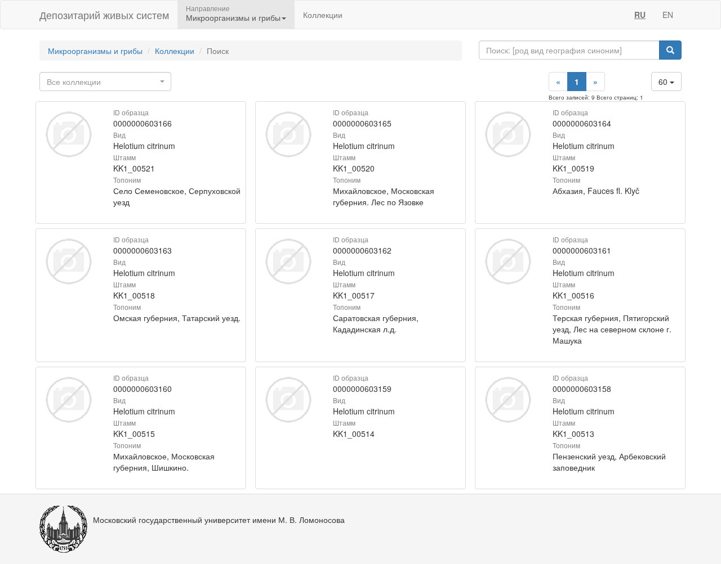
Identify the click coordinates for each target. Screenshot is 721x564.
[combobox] (105, 81)
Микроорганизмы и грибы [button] (233, 17)
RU (640, 14)
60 (664, 81)
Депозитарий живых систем (104, 14)
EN (667, 14)
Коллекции (322, 14)
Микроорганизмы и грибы (95, 50)
